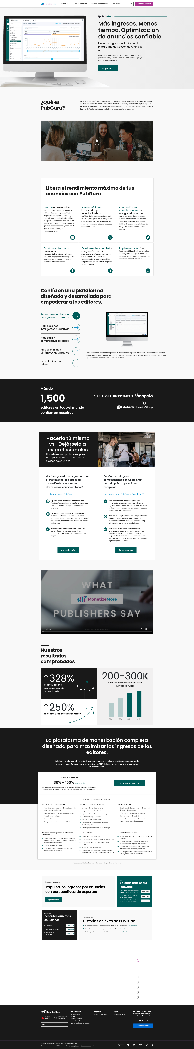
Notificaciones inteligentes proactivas (55, 327)
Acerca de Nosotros (99, 4)
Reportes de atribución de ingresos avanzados (55, 315)
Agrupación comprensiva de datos (55, 339)
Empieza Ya (108, 68)
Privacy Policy (75, 1046)
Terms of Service (86, 1046)
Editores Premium (77, 1019)
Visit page (70, 925)
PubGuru (73, 1016)
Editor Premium (80, 4)
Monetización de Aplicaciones (80, 1023)
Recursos (116, 4)
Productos (64, 4)
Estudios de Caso (119, 1014)
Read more (145, 892)
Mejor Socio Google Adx (79, 1021)
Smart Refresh (75, 1014)
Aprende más (68, 550)
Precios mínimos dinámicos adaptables (55, 351)
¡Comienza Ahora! (144, 4)
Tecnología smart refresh (52, 363)
